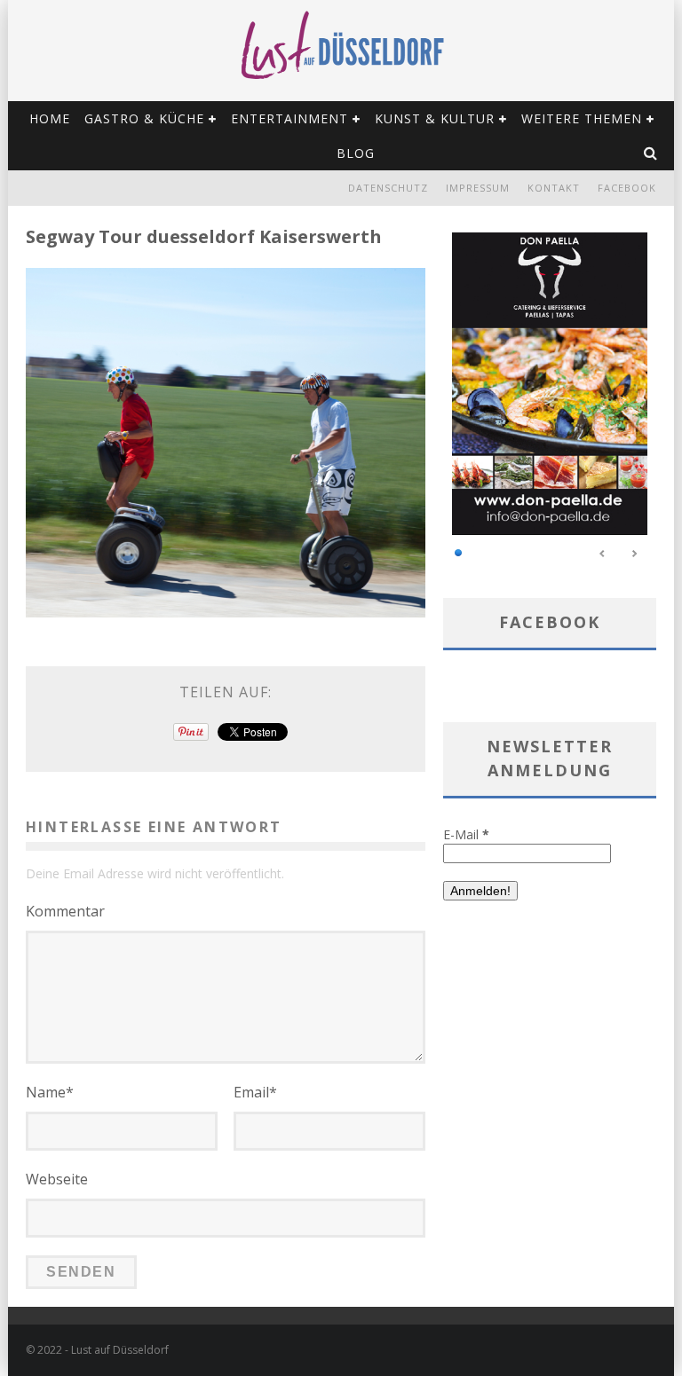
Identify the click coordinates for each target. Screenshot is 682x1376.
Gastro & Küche (144, 118)
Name (50, 1092)
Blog (356, 153)
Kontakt (553, 187)
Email (255, 1092)
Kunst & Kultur (435, 118)
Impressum (478, 187)
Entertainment (289, 118)
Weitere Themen (581, 118)
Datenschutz (388, 187)
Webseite (57, 1179)
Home (49, 118)
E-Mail (466, 834)
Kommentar (65, 911)
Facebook (627, 187)
